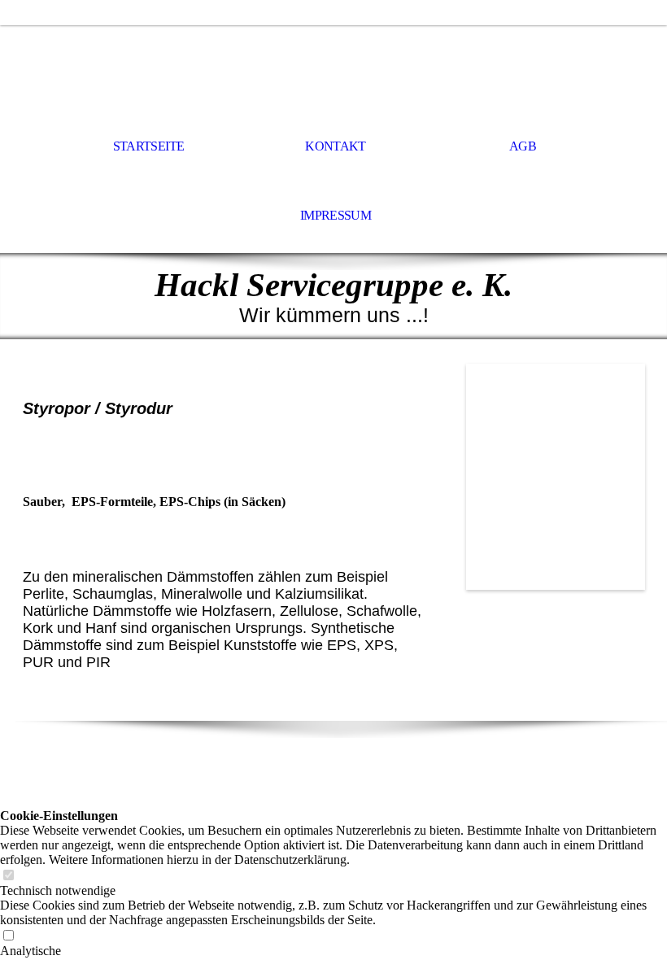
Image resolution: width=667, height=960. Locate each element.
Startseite (149, 146)
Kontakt (335, 146)
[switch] (8, 876)
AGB (522, 146)
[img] (333, 70)
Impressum (335, 215)
